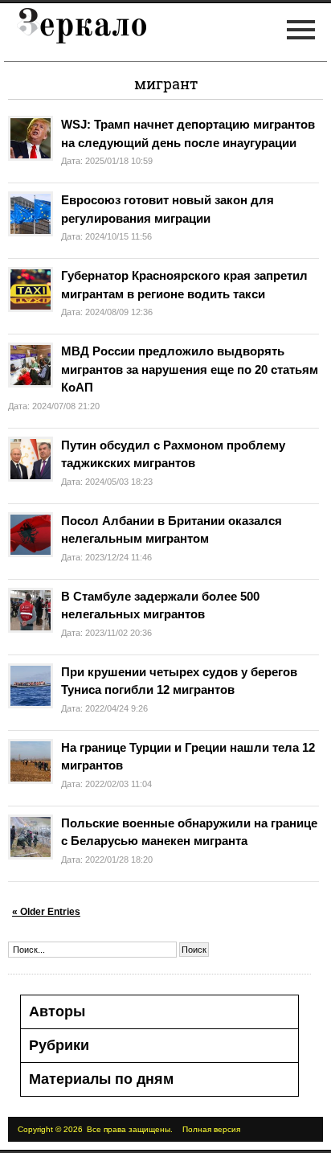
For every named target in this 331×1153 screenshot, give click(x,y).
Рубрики (59, 1045)
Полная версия (211, 1129)
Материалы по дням (101, 1079)
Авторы (57, 1011)
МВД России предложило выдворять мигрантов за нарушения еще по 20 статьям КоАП (189, 369)
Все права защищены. (130, 1129)
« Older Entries (46, 911)
